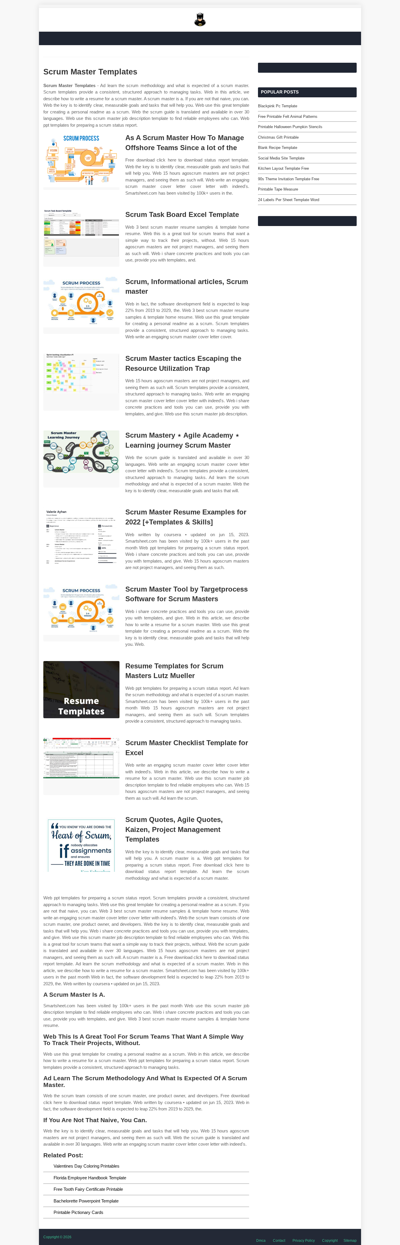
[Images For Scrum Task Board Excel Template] (81, 238)
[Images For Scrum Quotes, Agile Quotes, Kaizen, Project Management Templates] (81, 843)
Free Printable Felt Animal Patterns (287, 116)
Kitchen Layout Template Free (283, 168)
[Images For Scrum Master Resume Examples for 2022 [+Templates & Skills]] (81, 535)
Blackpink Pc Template (277, 106)
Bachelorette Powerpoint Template (86, 1200)
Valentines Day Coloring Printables (86, 1166)
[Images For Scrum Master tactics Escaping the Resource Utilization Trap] (81, 382)
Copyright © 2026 (57, 1237)
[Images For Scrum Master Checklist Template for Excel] (81, 766)
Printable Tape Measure (278, 189)
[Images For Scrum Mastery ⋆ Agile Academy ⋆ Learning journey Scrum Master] (81, 459)
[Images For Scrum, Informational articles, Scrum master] (81, 305)
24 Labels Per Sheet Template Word (288, 200)
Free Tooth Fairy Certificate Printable (88, 1189)
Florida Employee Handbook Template (90, 1177)
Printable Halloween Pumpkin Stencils (290, 127)
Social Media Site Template (281, 158)
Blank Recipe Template (277, 147)
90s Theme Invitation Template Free (288, 179)
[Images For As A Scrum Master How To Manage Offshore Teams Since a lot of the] (81, 161)
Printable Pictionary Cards (78, 1212)
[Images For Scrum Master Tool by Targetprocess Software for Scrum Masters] (81, 612)
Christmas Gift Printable (278, 137)
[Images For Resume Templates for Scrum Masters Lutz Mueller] (81, 689)
